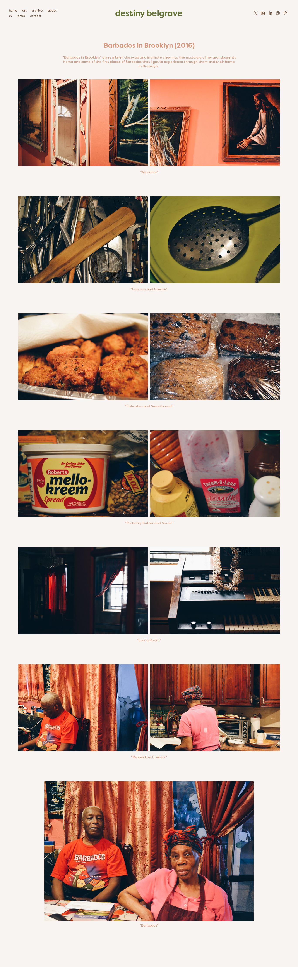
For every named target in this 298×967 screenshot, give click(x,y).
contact (35, 16)
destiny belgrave (148, 13)
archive (37, 10)
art (24, 10)
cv (10, 16)
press (21, 16)
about (52, 10)
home (13, 10)
